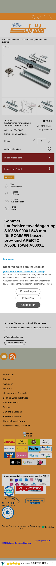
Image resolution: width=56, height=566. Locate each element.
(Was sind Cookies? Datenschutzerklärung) (23, 271)
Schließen (28, 298)
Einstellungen (28, 291)
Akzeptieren (28, 304)
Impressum (8, 259)
